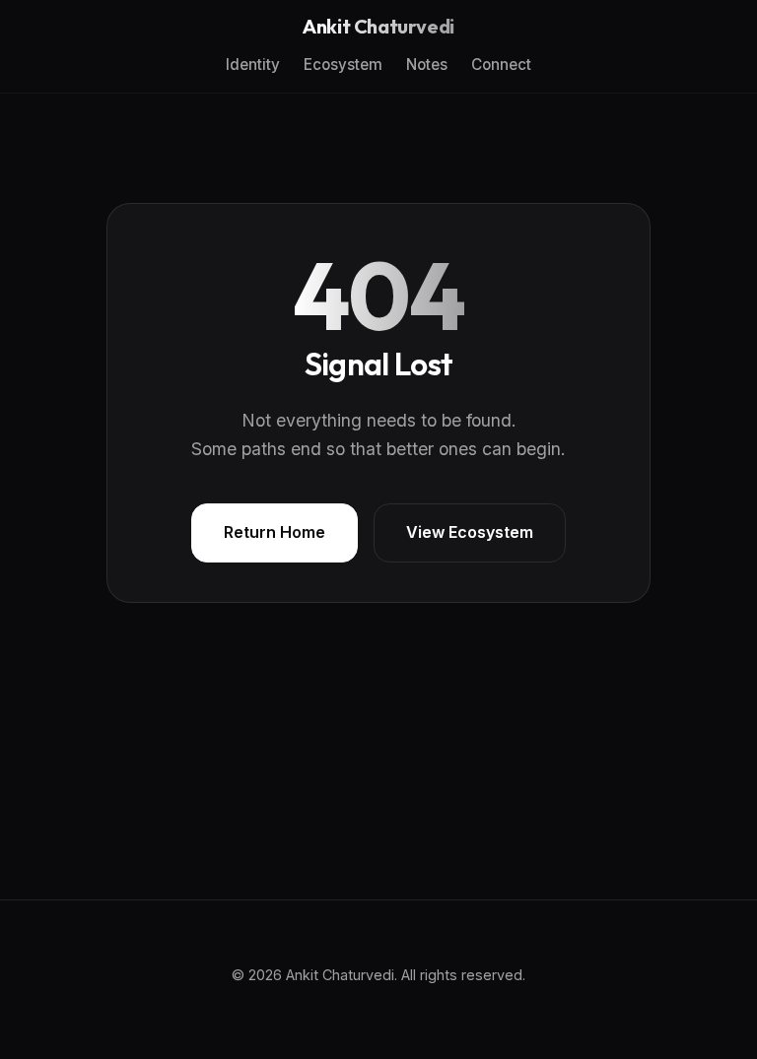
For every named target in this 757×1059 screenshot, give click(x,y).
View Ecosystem (469, 532)
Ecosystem (343, 64)
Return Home (274, 532)
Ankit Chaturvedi (378, 26)
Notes (426, 64)
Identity (253, 64)
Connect (501, 64)
